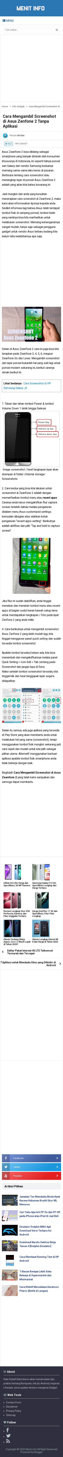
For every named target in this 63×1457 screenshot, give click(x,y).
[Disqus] (31, 1014)
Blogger (38, 1452)
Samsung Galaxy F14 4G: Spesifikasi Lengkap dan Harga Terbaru (44, 885)
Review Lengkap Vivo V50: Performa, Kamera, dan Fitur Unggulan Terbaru (17, 913)
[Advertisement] (31, 68)
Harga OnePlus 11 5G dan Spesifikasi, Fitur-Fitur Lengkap (44, 913)
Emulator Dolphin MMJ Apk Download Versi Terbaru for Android (35, 1230)
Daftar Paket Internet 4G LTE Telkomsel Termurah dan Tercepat (30, 952)
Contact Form (13, 1402)
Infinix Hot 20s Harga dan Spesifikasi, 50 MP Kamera (17, 884)
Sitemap (11, 1415)
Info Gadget (21, 144)
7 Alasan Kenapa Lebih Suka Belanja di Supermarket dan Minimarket (35, 1275)
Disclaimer (12, 1406)
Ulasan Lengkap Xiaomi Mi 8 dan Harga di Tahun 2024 (45, 940)
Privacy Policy (13, 1410)
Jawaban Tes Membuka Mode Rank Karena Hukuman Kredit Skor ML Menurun (39, 1200)
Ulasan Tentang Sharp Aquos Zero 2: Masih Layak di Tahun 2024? (17, 942)
